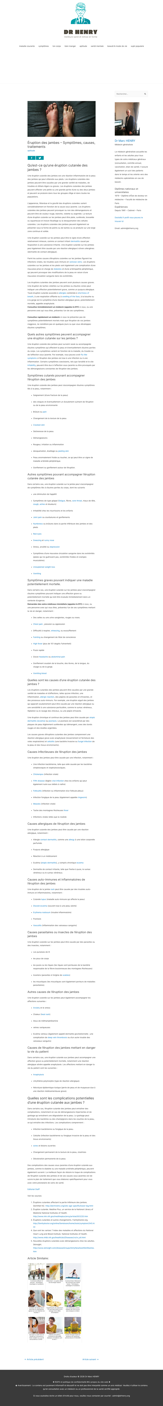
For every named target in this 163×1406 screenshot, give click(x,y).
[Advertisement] (81, 66)
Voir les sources (34, 1196)
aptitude (31, 150)
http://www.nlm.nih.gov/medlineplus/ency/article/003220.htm (60, 1216)
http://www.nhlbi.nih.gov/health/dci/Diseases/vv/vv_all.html (59, 1237)
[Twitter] (40, 158)
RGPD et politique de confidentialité (71, 1382)
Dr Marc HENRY (125, 140)
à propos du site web (98, 1382)
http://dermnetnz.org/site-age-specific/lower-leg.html (69, 1206)
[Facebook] (31, 158)
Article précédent (34, 1359)
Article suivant (90, 1359)
